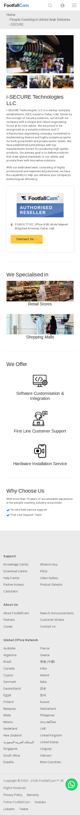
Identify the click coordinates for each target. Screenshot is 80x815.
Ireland (44, 675)
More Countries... (51, 762)
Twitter (23, 809)
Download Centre (15, 571)
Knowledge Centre (15, 564)
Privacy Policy (12, 795)
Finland (8, 702)
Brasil (7, 661)
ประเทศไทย (48, 722)
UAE (43, 728)
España (8, 762)
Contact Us (25, 239)
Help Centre (11, 578)
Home (10, 15)
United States (49, 742)
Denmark (9, 681)
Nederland (10, 728)
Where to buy (49, 564)
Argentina (10, 655)
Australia (9, 648)
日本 (43, 688)
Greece (45, 655)
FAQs (44, 571)
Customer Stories (52, 619)
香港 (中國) (47, 661)
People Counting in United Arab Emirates (40, 20)
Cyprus (8, 675)
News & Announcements (57, 613)
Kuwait (44, 702)
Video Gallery (49, 578)
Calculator (10, 591)
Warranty (33, 795)
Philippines (47, 715)
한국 (43, 695)
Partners (9, 619)
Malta (7, 715)
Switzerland (48, 708)
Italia (43, 681)
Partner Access (13, 584)
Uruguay (46, 748)
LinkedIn (9, 809)
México (8, 722)
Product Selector (51, 584)
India (43, 668)
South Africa (11, 755)
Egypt (7, 695)
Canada (9, 668)
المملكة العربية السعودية (18, 742)
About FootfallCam (16, 613)
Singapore (10, 748)
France (44, 648)
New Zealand (12, 735)
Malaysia (9, 708)
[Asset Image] (40, 54)
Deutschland (12, 688)
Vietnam (46, 755)
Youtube (39, 802)
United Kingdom (51, 735)
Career (8, 626)
